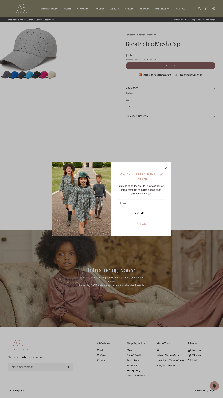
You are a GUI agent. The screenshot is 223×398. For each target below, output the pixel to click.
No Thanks (141, 224)
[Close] (166, 168)
